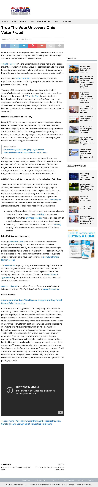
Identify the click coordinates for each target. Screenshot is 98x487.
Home (4, 21)
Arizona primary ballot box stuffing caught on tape (24, 149)
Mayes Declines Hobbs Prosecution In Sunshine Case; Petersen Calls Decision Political (87, 220)
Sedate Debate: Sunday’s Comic (86, 208)
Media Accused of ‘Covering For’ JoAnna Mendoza (86, 118)
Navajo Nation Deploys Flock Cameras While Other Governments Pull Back (86, 154)
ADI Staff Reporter (24, 39)
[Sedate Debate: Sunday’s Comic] (74, 209)
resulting (40, 214)
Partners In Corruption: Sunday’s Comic (85, 198)
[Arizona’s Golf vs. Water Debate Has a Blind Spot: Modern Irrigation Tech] (74, 187)
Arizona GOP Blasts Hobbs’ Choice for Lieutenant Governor (87, 110)
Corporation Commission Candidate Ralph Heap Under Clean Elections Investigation (86, 97)
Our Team (81, 480)
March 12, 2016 (9, 39)
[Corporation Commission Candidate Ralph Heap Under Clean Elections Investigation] (74, 95)
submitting (56, 224)
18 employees (55, 199)
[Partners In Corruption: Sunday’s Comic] (74, 199)
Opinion (22, 21)
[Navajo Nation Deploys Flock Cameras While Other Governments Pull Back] (74, 152)
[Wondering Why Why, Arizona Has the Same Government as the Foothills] (74, 140)
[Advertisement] (32, 444)
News (13, 21)
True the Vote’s (23, 78)
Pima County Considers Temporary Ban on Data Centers (87, 176)
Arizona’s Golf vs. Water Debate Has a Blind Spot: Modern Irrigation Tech (87, 188)
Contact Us (92, 480)
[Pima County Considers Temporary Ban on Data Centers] (74, 176)
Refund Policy (69, 480)
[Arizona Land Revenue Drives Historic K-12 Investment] (74, 69)
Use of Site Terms (40, 480)
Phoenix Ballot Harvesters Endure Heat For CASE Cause (25, 152)
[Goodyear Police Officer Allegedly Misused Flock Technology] (74, 129)
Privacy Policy (55, 480)
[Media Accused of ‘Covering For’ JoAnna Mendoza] (74, 119)
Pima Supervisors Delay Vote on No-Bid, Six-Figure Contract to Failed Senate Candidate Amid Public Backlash (87, 82)
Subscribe (67, 21)
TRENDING (71, 58)
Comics (56, 21)
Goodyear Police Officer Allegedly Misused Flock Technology (86, 129)
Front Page (26, 480)
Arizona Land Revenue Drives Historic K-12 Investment (86, 69)
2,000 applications (34, 218)
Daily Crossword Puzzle (40, 21)
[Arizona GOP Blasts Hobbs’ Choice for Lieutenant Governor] (74, 109)
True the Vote (8, 64)
